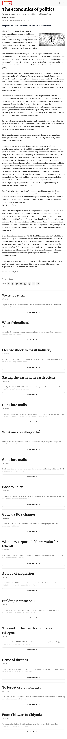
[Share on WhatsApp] (25, 283)
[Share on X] (8, 283)
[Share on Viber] (33, 283)
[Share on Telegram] (29, 283)
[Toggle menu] (63, 3)
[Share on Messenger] (17, 283)
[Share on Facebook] (12, 283)
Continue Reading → (33, 312)
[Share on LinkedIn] (21, 283)
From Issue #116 (18, 20)
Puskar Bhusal (6, 17)
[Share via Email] (38, 283)
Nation (14, 17)
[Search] (59, 3)
